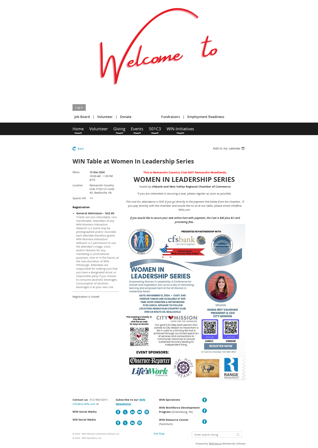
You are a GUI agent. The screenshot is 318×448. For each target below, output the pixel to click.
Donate (125, 116)
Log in (79, 107)
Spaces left (79, 198)
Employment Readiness (205, 116)
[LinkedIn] (132, 412)
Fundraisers (170, 116)
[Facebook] (118, 412)
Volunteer (105, 116)
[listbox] (229, 148)
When (76, 172)
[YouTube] (139, 412)
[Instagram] (146, 412)
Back (81, 148)
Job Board (82, 116)
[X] (125, 412)
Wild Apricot (215, 443)
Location (78, 185)
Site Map (159, 433)
